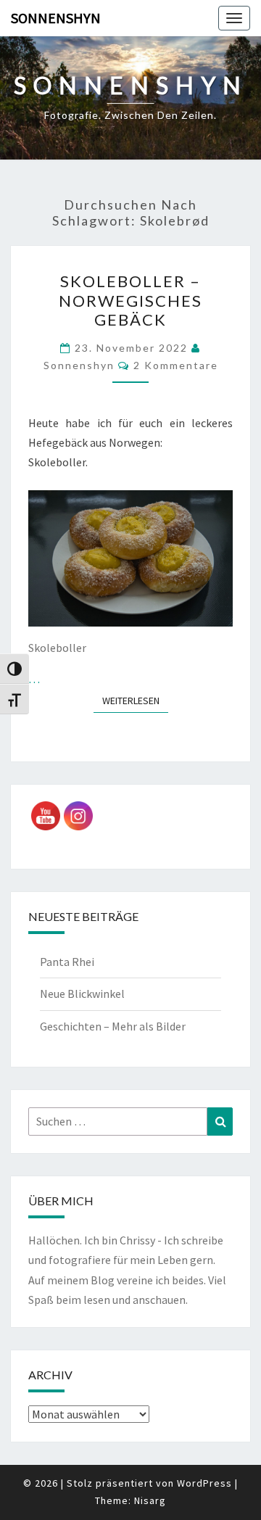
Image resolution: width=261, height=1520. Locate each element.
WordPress (204, 1483)
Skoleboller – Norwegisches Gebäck (130, 300)
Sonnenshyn (56, 18)
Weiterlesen (135, 700)
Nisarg (150, 1500)
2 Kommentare (175, 365)
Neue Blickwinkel (82, 993)
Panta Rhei (67, 961)
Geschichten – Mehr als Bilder (113, 1026)
